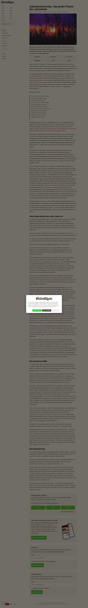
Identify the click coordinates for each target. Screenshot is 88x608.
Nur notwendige (46, 310)
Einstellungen (56, 310)
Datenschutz (54, 306)
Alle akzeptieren (37, 310)
